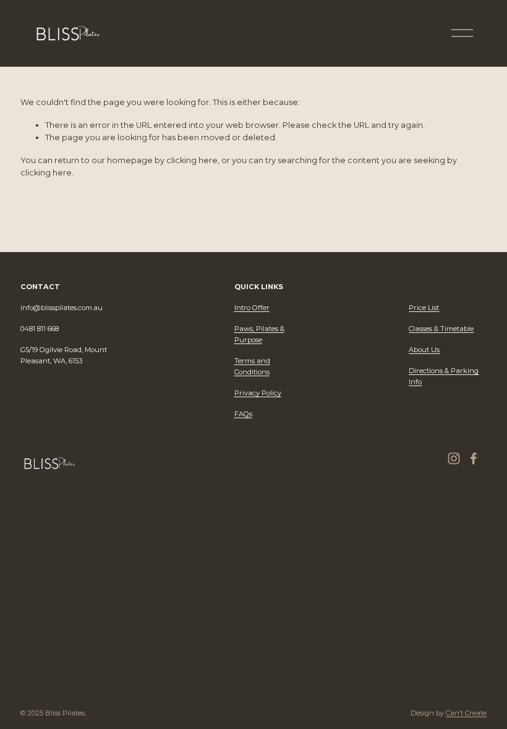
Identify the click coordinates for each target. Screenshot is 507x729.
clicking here (192, 160)
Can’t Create (466, 713)
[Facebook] (473, 458)
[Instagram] (454, 458)
